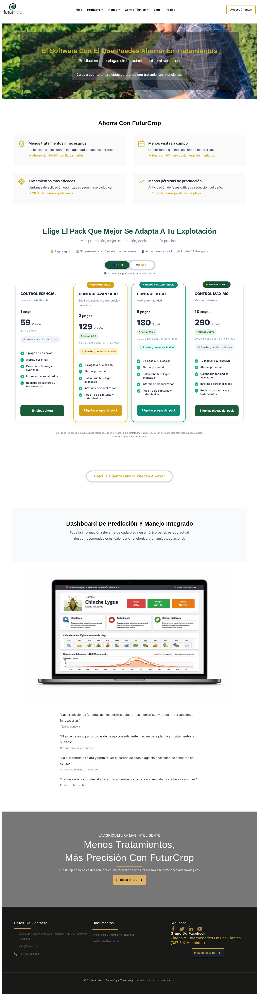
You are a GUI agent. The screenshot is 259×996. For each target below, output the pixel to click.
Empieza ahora (42, 410)
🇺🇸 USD (142, 265)
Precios (170, 9)
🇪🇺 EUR (117, 265)
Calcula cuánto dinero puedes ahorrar (129, 476)
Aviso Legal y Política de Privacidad (113, 935)
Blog (157, 9)
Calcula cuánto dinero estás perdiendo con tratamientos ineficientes (129, 74)
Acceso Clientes (241, 9)
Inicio (78, 9)
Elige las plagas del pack (101, 410)
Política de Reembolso (106, 941)
